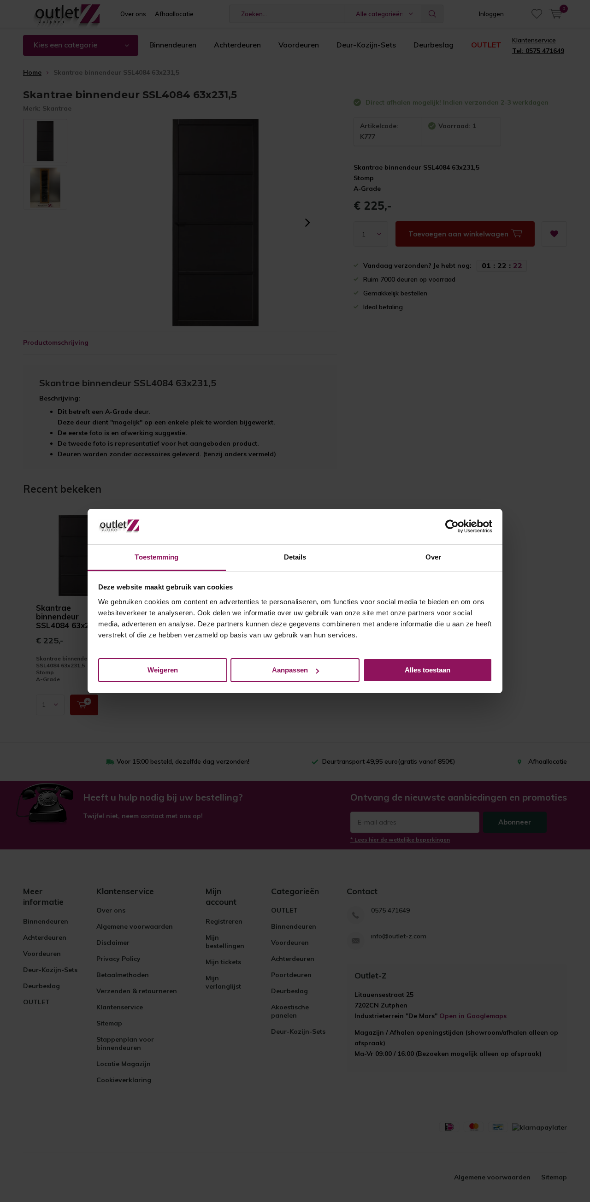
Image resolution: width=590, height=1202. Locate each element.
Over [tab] (433, 557)
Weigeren (163, 670)
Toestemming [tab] (156, 557)
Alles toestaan (427, 670)
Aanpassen (290, 670)
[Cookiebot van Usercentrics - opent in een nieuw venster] (452, 527)
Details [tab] (295, 557)
